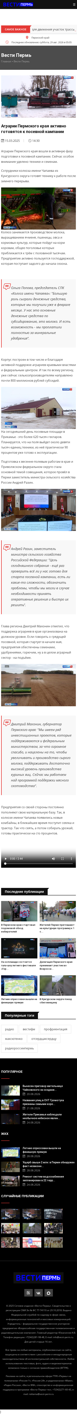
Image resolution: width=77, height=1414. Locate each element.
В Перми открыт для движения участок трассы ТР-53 (38, 29)
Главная (6, 61)
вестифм (29, 1029)
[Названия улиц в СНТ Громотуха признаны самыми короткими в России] (10, 1104)
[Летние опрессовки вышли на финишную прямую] (19, 985)
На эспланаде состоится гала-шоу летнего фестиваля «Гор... (18, 965)
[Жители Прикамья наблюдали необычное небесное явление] (10, 1118)
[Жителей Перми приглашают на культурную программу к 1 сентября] (58, 911)
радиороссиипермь (19, 1048)
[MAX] (48, 1293)
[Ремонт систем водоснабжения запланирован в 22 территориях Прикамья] (10, 1180)
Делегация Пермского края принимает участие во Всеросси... (56, 965)
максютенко (14, 1039)
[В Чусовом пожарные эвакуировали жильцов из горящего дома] (32, 1242)
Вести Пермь (22, 61)
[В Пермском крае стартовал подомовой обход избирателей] (19, 911)
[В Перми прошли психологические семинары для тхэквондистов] (53, 1242)
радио (9, 1029)
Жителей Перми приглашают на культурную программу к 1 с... (57, 928)
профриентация (55, 1029)
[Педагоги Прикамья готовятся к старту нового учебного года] (10, 1228)
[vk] (38, 1293)
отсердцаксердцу (43, 1039)
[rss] (28, 1293)
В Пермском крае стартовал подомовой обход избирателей (18, 928)
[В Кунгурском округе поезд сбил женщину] (58, 985)
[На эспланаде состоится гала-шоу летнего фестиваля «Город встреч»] (19, 948)
